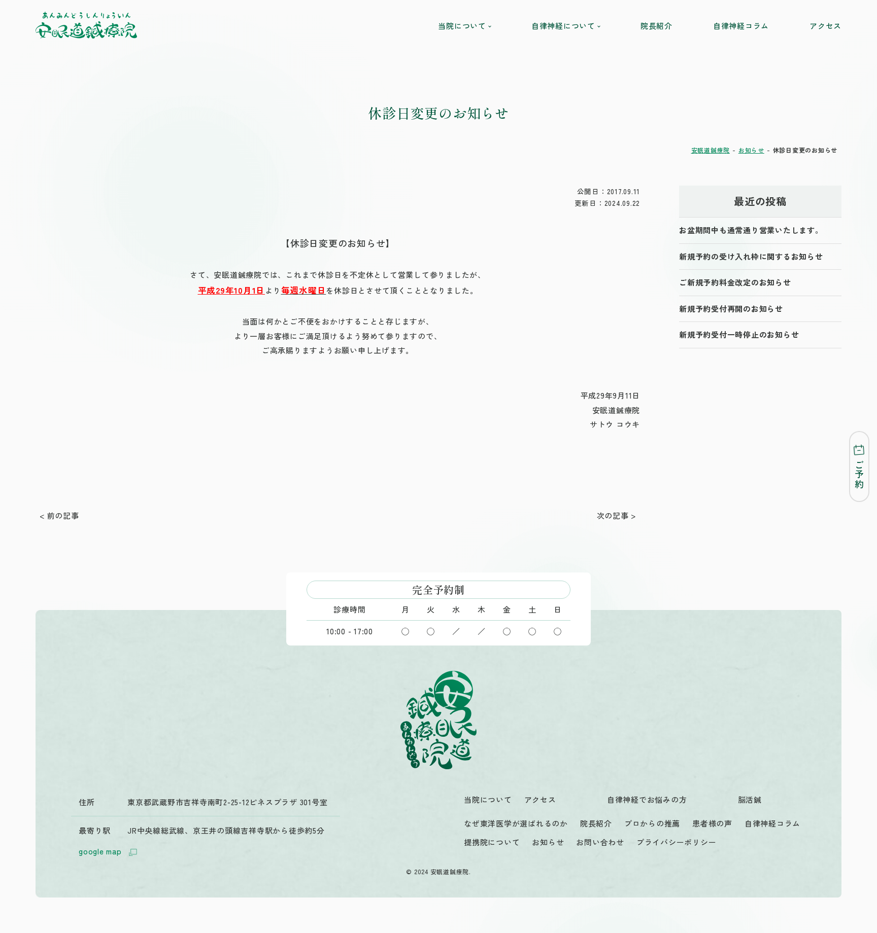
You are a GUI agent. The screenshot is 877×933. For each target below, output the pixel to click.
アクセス (825, 25)
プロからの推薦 (652, 823)
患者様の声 (712, 823)
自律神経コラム (741, 25)
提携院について (492, 842)
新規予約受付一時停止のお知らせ (739, 334)
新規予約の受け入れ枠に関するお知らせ (751, 256)
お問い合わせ (600, 842)
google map (100, 851)
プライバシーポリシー (676, 842)
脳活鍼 (750, 799)
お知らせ (751, 150)
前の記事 (63, 515)
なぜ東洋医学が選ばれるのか (516, 823)
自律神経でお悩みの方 (647, 799)
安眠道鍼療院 (710, 150)
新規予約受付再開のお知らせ (731, 308)
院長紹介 (656, 25)
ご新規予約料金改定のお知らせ (735, 282)
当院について (488, 799)
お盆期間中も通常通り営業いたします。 (751, 230)
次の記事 (613, 515)
